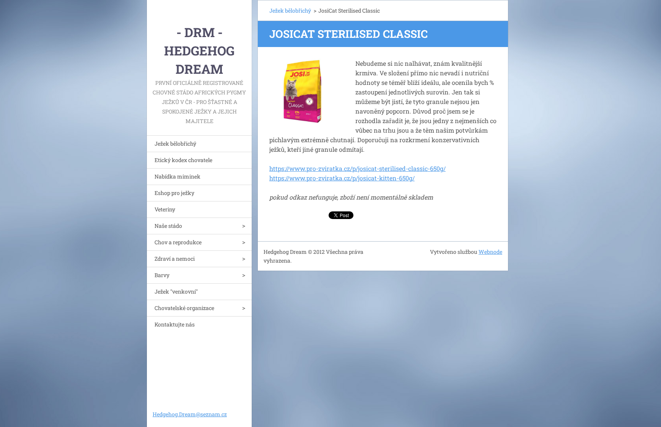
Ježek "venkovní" (176, 291)
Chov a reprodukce (178, 242)
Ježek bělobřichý (175, 143)
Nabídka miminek (177, 176)
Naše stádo (168, 225)
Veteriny (165, 209)
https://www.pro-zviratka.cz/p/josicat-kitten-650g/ (342, 178)
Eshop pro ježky (174, 192)
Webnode (490, 251)
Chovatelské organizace (184, 308)
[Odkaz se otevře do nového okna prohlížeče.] (302, 91)
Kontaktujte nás (175, 324)
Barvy (162, 275)
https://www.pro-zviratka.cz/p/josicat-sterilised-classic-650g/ (357, 168)
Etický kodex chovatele (183, 160)
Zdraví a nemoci (175, 258)
